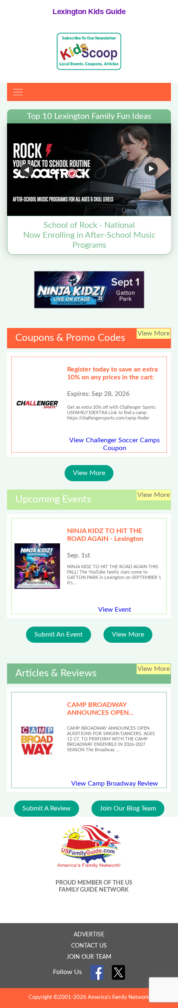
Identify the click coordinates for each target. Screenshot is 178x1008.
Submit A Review (46, 808)
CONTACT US (89, 946)
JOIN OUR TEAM (89, 957)
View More (89, 473)
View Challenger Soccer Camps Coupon (114, 444)
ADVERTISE (89, 935)
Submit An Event (58, 634)
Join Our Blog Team (128, 808)
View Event (114, 609)
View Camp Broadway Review (114, 783)
